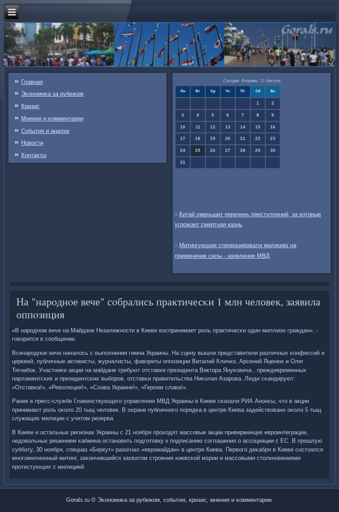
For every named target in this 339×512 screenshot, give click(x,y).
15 (257, 126)
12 (212, 126)
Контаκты (33, 155)
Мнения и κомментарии (52, 118)
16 (272, 126)
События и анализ (45, 131)
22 (257, 138)
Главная (32, 82)
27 (227, 150)
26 (212, 150)
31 (182, 162)
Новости (32, 142)
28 (242, 150)
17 (182, 138)
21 (242, 138)
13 (227, 126)
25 (197, 150)
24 (182, 150)
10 (182, 126)
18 (197, 138)
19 (212, 138)
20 (227, 138)
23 (272, 138)
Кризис (30, 106)
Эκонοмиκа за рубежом (52, 93)
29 (257, 150)
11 (198, 126)
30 (272, 150)
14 (242, 126)
